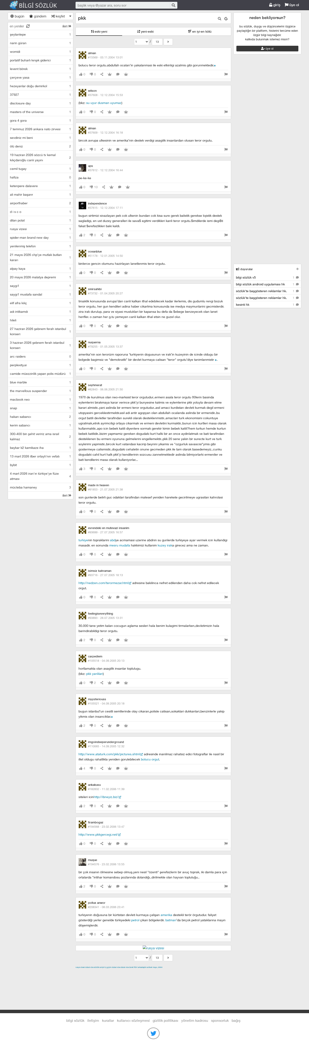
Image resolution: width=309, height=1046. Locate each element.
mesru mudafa (119, 545)
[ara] (173, 5)
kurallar (108, 1020)
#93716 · (105, 575)
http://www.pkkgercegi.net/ (98, 834)
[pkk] (168, 41)
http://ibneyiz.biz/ (106, 797)
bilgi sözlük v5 (265, 277)
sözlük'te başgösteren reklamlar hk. (265, 291)
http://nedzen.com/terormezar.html (103, 583)
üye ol (293, 5)
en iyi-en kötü (201, 31)
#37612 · (105, 170)
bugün (19, 16)
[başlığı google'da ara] (226, 18)
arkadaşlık (142, 967)
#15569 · (105, 57)
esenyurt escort (138, 978)
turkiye (83, 540)
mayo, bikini (157, 967)
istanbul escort (97, 978)
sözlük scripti (99, 967)
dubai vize (89, 967)
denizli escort (147, 972)
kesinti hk (265, 304)
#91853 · (105, 489)
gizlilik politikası (165, 1020)
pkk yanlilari (94, 674)
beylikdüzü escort (164, 978)
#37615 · (105, 207)
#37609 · (105, 132)
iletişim (93, 1020)
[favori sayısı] (109, 74)
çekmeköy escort (188, 972)
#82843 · (105, 389)
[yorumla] (118, 74)
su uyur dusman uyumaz (103, 103)
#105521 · (106, 703)
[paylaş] (102, 74)
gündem (39, 16)
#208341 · (106, 907)
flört (136, 967)
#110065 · (106, 746)
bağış (236, 1020)
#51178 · (105, 255)
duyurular (246, 269)
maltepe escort (105, 972)
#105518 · (106, 660)
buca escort (127, 972)
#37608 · (105, 95)
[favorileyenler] (126, 74)
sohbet (149, 967)
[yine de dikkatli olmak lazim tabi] (215, 65)
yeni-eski (147, 31)
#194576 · (106, 864)
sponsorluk (220, 1020)
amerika (166, 915)
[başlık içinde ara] (219, 18)
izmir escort (84, 972)
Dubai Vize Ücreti (127, 967)
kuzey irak (165, 545)
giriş (276, 5)
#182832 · (106, 789)
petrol (135, 920)
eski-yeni (100, 31)
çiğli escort (166, 972)
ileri (65, 26)
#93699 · (105, 532)
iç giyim (108, 967)
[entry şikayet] (226, 74)
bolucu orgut (150, 759)
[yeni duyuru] (297, 268)
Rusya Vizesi (80, 967)
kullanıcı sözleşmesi (133, 1020)
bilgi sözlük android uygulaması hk (265, 284)
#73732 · (105, 293)
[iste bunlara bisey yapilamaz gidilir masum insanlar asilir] (112, 716)
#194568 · (106, 826)
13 (157, 41)
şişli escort (117, 978)
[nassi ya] (216, 359)
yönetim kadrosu (194, 1020)
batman (170, 920)
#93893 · (105, 618)
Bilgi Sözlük (37, 5)
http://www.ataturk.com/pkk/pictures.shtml (109, 754)
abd (112, 540)
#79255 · (105, 346)
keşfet (60, 16)
